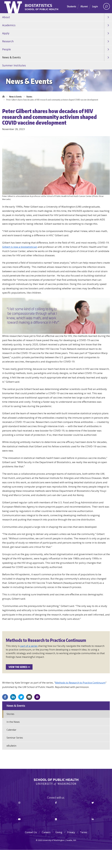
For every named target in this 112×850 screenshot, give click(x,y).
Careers (46, 832)
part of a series (28, 646)
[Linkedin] (13, 696)
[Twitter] (21, 696)
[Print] (37, 696)
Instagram (19, 807)
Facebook (56, 807)
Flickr (56, 824)
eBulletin (11, 745)
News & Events (11, 57)
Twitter (93, 807)
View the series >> (19, 666)
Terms (83, 832)
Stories (29, 96)
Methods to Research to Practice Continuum (80, 682)
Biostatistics (38, 5)
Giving (58, 832)
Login (95, 6)
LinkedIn (93, 824)
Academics (8, 25)
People (6, 49)
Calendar (11, 729)
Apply (5, 33)
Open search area (106, 6)
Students (71, 6)
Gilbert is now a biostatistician (19, 247)
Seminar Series (15, 737)
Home (4, 96)
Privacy (71, 832)
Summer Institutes (14, 65)
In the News (13, 721)
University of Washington (13, 6)
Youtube (19, 824)
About (6, 17)
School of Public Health (41, 9)
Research (8, 41)
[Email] (29, 696)
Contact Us (31, 832)
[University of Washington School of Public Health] (56, 782)
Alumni (84, 6)
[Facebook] (5, 696)
